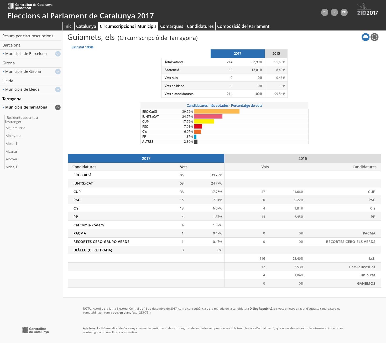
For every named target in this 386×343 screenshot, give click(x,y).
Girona (8, 62)
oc (334, 11)
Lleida (7, 80)
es (325, 11)
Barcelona (11, 45)
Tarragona (12, 98)
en (344, 11)
